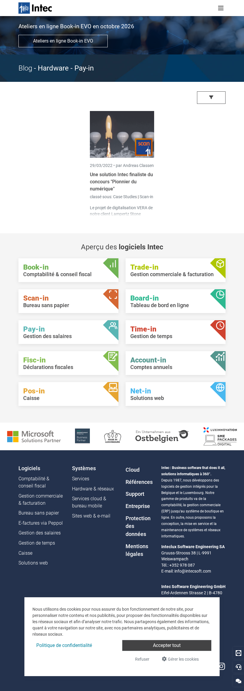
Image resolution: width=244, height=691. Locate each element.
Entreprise (138, 506)
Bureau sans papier (38, 513)
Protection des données (138, 526)
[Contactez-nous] (238, 681)
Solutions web (33, 563)
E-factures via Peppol (40, 523)
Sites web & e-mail (91, 516)
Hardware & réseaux (93, 489)
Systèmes (84, 468)
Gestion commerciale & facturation (40, 499)
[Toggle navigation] (221, 8)
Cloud (133, 470)
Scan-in (146, 196)
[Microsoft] (34, 436)
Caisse (25, 553)
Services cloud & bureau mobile (89, 502)
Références (139, 482)
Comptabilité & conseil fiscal (33, 482)
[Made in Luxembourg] (112, 436)
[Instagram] (221, 666)
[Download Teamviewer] (238, 653)
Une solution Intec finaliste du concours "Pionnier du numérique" (121, 182)
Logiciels (29, 468)
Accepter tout (167, 645)
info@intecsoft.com (192, 571)
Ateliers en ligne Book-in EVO (63, 41)
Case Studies (125, 196)
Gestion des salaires (39, 533)
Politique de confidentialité (64, 645)
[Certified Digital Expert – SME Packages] (220, 436)
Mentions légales (137, 550)
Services (80, 478)
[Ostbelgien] (162, 436)
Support (135, 494)
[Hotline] (238, 667)
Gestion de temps (36, 543)
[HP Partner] (82, 436)
